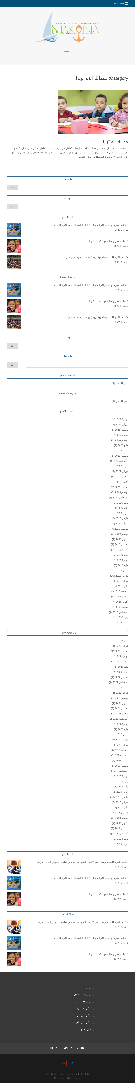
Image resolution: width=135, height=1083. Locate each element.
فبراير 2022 (122, 471)
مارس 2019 (121, 575)
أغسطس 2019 (120, 549)
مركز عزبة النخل (82, 994)
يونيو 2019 (122, 560)
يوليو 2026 (122, 419)
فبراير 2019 (122, 580)
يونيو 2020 (122, 502)
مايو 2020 (123, 507)
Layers (76, 1078)
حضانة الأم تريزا (115, 142)
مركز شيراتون (84, 1015)
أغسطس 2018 (120, 612)
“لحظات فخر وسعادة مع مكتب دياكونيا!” (108, 241)
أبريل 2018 (122, 622)
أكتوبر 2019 (122, 539)
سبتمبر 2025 (121, 429)
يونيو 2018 (122, 617)
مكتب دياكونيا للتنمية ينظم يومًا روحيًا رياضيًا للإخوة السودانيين (97, 257)
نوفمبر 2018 (121, 596)
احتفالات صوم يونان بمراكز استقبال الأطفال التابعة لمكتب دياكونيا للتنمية (91, 225)
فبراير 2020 (122, 523)
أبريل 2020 (122, 513)
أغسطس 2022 (120, 461)
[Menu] (66, 53)
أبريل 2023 (122, 450)
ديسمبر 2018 (121, 591)
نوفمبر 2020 (121, 492)
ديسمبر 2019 (121, 528)
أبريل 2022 (122, 466)
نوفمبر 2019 (121, 534)
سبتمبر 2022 (121, 455)
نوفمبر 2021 (121, 476)
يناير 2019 (123, 586)
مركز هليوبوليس (83, 1001)
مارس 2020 (121, 518)
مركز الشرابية (84, 1008)
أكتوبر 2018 (122, 601)
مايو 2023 (123, 445)
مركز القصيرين (83, 987)
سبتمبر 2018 (121, 607)
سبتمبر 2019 (121, 544)
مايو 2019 (123, 565)
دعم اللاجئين (122, 383)
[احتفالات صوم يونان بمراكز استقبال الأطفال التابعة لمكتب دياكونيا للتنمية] (14, 230)
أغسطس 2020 (120, 497)
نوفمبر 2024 (121, 440)
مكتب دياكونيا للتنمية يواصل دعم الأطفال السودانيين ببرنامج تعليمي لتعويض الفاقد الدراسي (82, 862)
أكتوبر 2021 (122, 481)
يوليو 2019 (122, 554)
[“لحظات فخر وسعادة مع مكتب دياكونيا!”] (14, 246)
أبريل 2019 (122, 570)
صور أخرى (86, 1029)
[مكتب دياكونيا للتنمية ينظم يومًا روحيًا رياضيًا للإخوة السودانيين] (14, 262)
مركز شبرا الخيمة (82, 1022)
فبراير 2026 (122, 424)
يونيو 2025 (122, 435)
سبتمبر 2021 (121, 487)
